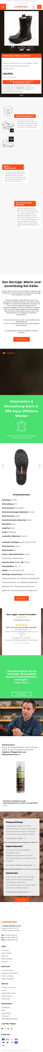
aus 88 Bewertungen (21, 632)
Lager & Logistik (8, 991)
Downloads (6, 1011)
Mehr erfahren (21, 706)
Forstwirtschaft (7, 983)
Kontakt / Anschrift (9, 1000)
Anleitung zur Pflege (14, 851)
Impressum (6, 1020)
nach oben (21, 912)
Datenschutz (6, 1026)
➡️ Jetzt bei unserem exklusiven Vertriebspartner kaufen (21, 82)
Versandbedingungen (10, 1031)
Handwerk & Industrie (10, 986)
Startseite (5, 963)
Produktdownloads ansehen (17, 905)
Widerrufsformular (9, 1006)
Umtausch (5, 1029)
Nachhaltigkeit (7, 971)
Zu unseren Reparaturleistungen (19, 878)
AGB (3, 1023)
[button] (40, 473)
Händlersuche (7, 1009)
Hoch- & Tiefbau (7, 989)
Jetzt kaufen (21, 339)
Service (4, 1003)
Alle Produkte (7, 966)
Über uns (5, 969)
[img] (21, 629)
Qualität (5, 974)
